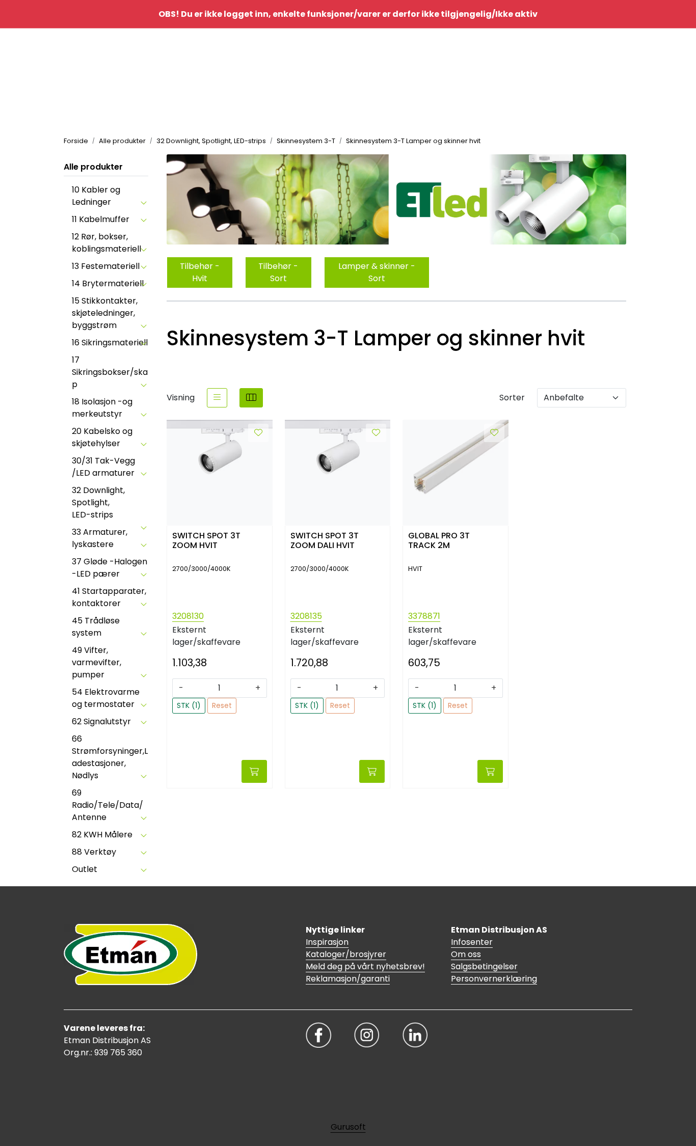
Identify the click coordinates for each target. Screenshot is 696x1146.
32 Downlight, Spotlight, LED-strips (98, 502)
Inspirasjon (327, 942)
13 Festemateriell (106, 266)
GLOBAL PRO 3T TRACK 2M (439, 541)
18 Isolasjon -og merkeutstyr (102, 408)
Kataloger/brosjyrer (346, 954)
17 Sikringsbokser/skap (110, 372)
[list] (217, 397)
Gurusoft (348, 1127)
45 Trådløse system (96, 627)
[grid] (251, 397)
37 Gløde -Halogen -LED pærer (109, 568)
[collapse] (143, 202)
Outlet (84, 869)
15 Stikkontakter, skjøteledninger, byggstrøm (105, 313)
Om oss (466, 954)
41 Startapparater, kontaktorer (109, 597)
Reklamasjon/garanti (348, 979)
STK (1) (189, 705)
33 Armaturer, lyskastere (99, 538)
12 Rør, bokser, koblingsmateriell (106, 243)
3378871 (424, 616)
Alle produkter (93, 167)
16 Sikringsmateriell (110, 342)
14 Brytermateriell (108, 283)
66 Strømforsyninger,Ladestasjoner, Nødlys (110, 757)
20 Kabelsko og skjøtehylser (102, 437)
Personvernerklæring (494, 979)
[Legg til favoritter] (258, 433)
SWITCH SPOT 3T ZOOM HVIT (206, 541)
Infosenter (472, 942)
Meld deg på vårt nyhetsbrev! (365, 966)
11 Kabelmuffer (100, 219)
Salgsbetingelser (484, 966)
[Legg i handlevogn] (254, 771)
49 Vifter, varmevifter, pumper (96, 662)
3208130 (188, 616)
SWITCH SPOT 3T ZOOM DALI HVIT (324, 541)
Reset (222, 705)
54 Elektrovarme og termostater (106, 698)
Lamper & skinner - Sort (376, 272)
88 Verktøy (94, 852)
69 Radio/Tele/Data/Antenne (107, 805)
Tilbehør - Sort (278, 272)
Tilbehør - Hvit (200, 272)
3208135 (306, 616)
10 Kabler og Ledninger (96, 196)
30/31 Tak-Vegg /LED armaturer (103, 467)
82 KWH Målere (102, 834)
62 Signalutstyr (101, 721)
